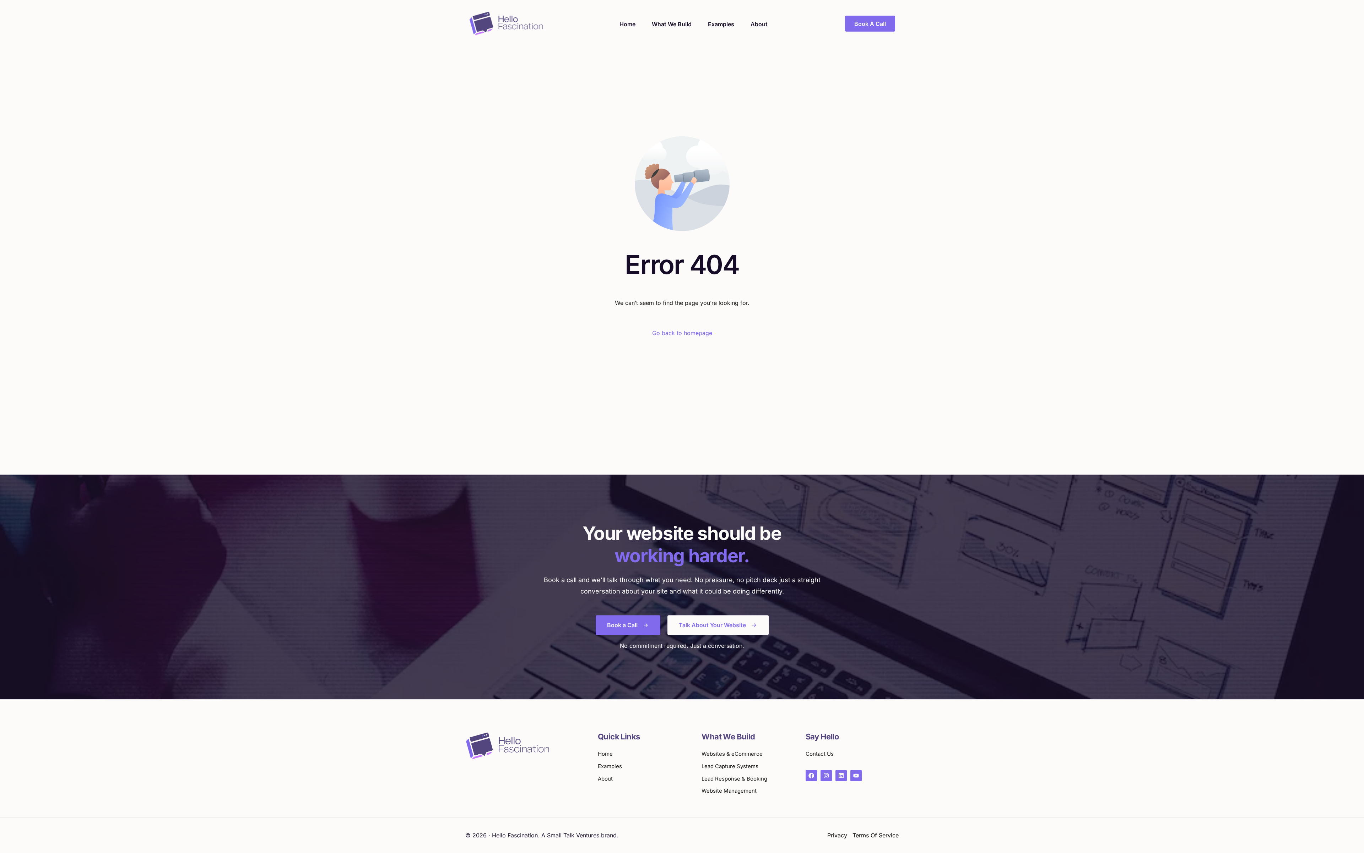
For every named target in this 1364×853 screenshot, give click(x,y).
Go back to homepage (682, 333)
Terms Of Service (875, 835)
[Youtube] (856, 775)
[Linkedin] (841, 775)
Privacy (837, 835)
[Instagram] (826, 775)
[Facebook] (811, 775)
